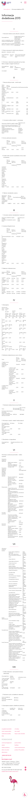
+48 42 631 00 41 (6, 755)
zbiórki (3, 745)
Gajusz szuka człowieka (20, 733)
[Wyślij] (21, 2)
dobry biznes (4, 752)
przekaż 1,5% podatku (19, 749)
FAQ (3, 736)
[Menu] (25, 2)
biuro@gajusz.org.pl (7, 759)
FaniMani (17, 745)
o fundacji (17, 728)
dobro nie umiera (5, 749)
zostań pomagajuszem (7, 742)
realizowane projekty (6, 733)
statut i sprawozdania (6, 731)
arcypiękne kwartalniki (6, 728)
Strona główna (7, 9)
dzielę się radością (5, 747)
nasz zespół (17, 731)
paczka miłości (18, 742)
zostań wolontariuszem (20, 747)
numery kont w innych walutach (10, 771)
